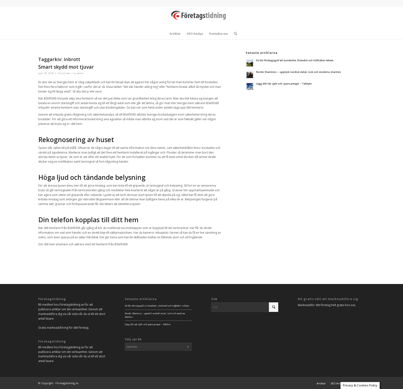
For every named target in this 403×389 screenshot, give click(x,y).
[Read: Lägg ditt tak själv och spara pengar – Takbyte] (250, 86)
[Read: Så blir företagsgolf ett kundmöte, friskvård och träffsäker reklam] (250, 63)
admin (80, 73)
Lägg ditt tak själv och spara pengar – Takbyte (284, 83)
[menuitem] (175, 33)
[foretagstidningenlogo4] (201, 17)
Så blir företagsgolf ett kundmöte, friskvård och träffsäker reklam (295, 60)
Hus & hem (64, 73)
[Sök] (234, 33)
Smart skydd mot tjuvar (66, 67)
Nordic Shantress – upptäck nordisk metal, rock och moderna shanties (298, 72)
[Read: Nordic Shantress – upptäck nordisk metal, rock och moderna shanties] (250, 75)
